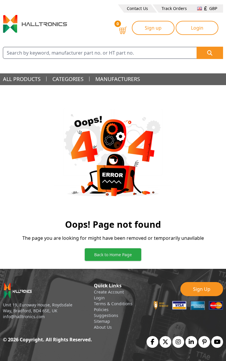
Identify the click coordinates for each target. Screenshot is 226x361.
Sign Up (201, 289)
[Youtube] (217, 342)
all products (22, 78)
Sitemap (102, 321)
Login (197, 28)
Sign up (153, 28)
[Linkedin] (191, 342)
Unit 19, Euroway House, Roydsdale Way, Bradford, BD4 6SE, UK (37, 307)
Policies (101, 309)
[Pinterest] (204, 342)
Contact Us (137, 8)
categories (68, 78)
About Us (103, 327)
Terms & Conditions (113, 303)
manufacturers (117, 78)
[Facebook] (152, 342)
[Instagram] (178, 342)
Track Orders (174, 8)
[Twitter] (165, 342)
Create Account (109, 292)
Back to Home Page (113, 254)
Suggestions (106, 315)
